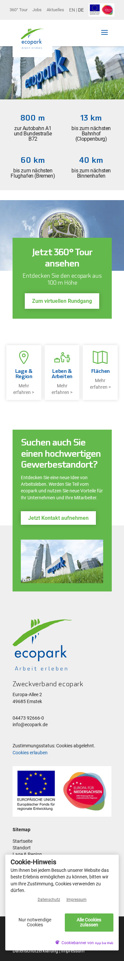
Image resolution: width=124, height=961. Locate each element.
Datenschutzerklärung (35, 951)
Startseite (22, 841)
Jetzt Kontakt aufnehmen (58, 518)
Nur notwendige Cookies (35, 922)
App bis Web (104, 943)
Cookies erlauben (30, 753)
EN (72, 10)
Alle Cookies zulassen (89, 922)
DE (81, 10)
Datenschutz (49, 899)
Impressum (72, 951)
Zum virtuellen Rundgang (62, 301)
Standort (22, 848)
